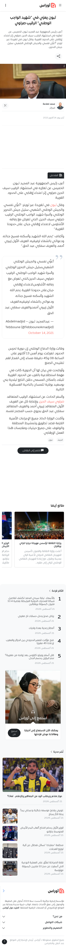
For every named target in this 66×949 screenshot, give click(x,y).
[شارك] (58, 56)
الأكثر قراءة (57, 591)
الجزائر (52, 108)
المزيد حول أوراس (11, 908)
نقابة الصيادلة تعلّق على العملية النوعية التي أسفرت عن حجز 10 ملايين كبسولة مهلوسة (42, 866)
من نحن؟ (57, 916)
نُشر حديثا (58, 752)
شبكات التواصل (53, 922)
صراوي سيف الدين (51, 402)
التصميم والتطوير (52, 928)
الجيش (60, 440)
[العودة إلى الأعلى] (4, 941)
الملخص (54, 175)
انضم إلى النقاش (31, 450)
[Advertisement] (33, 147)
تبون (53, 205)
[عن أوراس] (33, 891)
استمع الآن (14, 733)
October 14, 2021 (41, 333)
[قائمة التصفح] (5, 5)
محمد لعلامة (49, 104)
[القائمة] (60, 5)
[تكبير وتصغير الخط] (5, 106)
